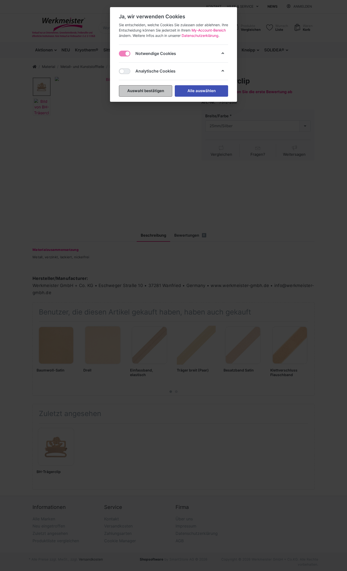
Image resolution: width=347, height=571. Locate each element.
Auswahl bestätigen (145, 90)
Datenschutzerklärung (200, 35)
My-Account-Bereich (209, 30)
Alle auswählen (201, 90)
